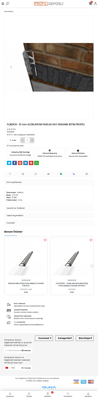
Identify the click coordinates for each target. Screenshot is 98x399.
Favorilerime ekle (16, 146)
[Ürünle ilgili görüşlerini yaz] (36, 174)
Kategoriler (64, 338)
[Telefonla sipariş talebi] (74, 174)
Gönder (27, 350)
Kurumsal (44, 338)
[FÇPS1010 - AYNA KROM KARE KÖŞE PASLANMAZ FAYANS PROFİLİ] (72, 258)
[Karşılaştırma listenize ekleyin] (49, 174)
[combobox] (7, 367)
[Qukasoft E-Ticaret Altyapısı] (49, 387)
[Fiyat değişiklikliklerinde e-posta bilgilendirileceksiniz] (61, 174)
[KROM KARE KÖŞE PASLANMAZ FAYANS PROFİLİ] (26, 258)
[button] (11, 67)
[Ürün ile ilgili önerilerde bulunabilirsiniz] (87, 174)
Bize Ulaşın (85, 338)
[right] (92, 266)
